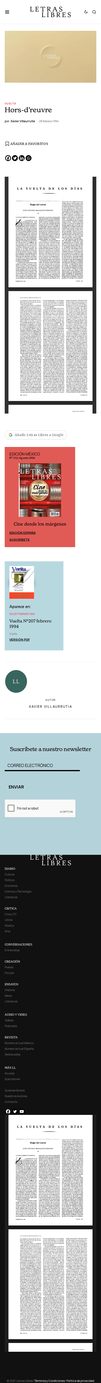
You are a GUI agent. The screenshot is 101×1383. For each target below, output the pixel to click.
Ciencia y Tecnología (18, 891)
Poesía (9, 967)
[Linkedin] (22, 158)
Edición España (22, 533)
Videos (9, 1020)
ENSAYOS (11, 984)
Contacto (11, 1102)
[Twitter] (15, 158)
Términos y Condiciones (49, 1381)
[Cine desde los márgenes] (40, 492)
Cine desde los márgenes (40, 524)
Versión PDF (19, 639)
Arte (7, 931)
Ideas (8, 996)
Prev (11, 497)
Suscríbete (19, 539)
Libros (8, 920)
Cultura (10, 874)
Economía (11, 886)
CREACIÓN (12, 961)
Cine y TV (10, 914)
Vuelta (10, 103)
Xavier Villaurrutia (50, 706)
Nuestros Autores (16, 1096)
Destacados (12, 1054)
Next (69, 497)
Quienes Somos (15, 1090)
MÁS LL (10, 1067)
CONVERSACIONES (18, 944)
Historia (10, 990)
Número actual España (19, 1049)
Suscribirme (12, 1079)
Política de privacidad (80, 1381)
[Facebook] (8, 158)
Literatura (11, 897)
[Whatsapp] (28, 158)
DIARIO (10, 868)
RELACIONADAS (23, 725)
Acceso (10, 1073)
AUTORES (68, 725)
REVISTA (11, 1037)
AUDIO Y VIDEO (16, 1014)
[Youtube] (22, 1111)
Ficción (9, 973)
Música (9, 926)
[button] (9, 12)
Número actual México (19, 1043)
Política (10, 880)
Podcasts (11, 1026)
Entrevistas (12, 950)
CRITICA (11, 908)
